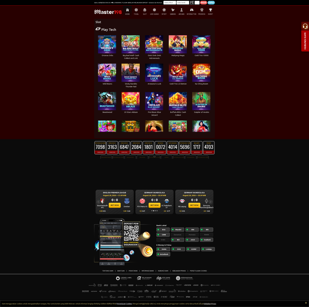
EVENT (210, 14)
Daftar (211, 3)
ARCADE (181, 14)
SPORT (164, 14)
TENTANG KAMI (107, 271)
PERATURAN (133, 271)
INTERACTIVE (191, 14)
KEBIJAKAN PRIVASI (179, 271)
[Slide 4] (157, 210)
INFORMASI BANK (148, 271)
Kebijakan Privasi (210, 304)
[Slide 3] (155, 210)
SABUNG (173, 14)
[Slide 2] (153, 210)
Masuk (203, 3)
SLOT (145, 14)
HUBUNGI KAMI (163, 271)
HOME (127, 14)
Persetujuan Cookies (124, 304)
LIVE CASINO (154, 14)
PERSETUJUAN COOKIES (198, 271)
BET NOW (115, 205)
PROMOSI (201, 14)
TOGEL (136, 14)
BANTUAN (121, 271)
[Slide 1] (151, 210)
